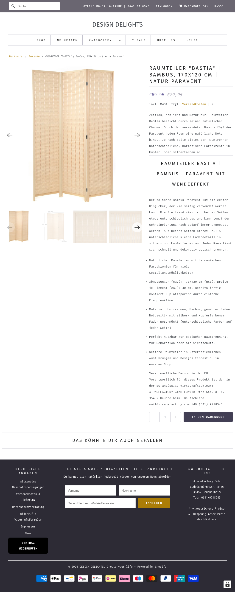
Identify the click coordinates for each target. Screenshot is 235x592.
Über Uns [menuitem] (166, 40)
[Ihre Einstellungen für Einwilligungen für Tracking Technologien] (227, 584)
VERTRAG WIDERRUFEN (28, 545)
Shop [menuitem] (41, 40)
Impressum (28, 526)
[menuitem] (105, 40)
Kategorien (103, 40)
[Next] (137, 135)
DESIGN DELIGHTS (92, 566)
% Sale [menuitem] (139, 40)
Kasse (219, 6)
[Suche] (13, 6)
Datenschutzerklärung (28, 507)
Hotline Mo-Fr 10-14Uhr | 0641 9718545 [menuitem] (116, 6)
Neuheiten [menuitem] (67, 40)
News (28, 533)
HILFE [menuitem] (192, 40)
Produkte (34, 56)
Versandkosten (194, 104)
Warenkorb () (195, 6)
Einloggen (164, 6)
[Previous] (10, 135)
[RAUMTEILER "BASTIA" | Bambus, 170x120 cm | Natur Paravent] (73, 135)
